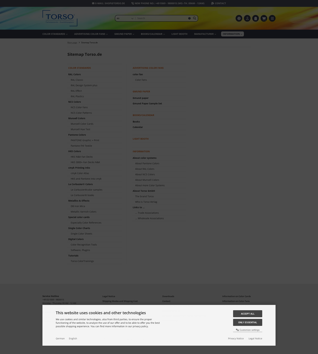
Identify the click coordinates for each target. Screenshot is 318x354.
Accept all (248, 314)
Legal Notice (255, 338)
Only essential (247, 322)
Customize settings (249, 330)
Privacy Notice (236, 338)
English (73, 338)
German (60, 338)
